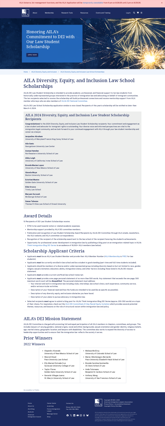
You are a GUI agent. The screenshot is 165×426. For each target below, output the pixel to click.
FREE (124, 256)
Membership (49, 13)
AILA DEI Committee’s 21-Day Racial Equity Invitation (87, 304)
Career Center (51, 403)
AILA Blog (31, 409)
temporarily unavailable (93, 3)
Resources (84, 13)
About (35, 13)
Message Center (52, 414)
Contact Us (69, 403)
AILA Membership (112, 256)
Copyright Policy (109, 406)
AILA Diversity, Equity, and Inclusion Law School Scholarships (82, 72)
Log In (128, 13)
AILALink (31, 412)
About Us (31, 406)
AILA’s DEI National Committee (74, 101)
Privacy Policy (108, 404)
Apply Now (32, 55)
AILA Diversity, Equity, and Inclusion (44, 72)
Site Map (119, 406)
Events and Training (103, 13)
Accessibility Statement (122, 404)
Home (26, 72)
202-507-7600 (75, 407)
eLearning (50, 406)
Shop (49, 417)
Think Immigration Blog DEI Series (41, 245)
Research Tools (67, 13)
